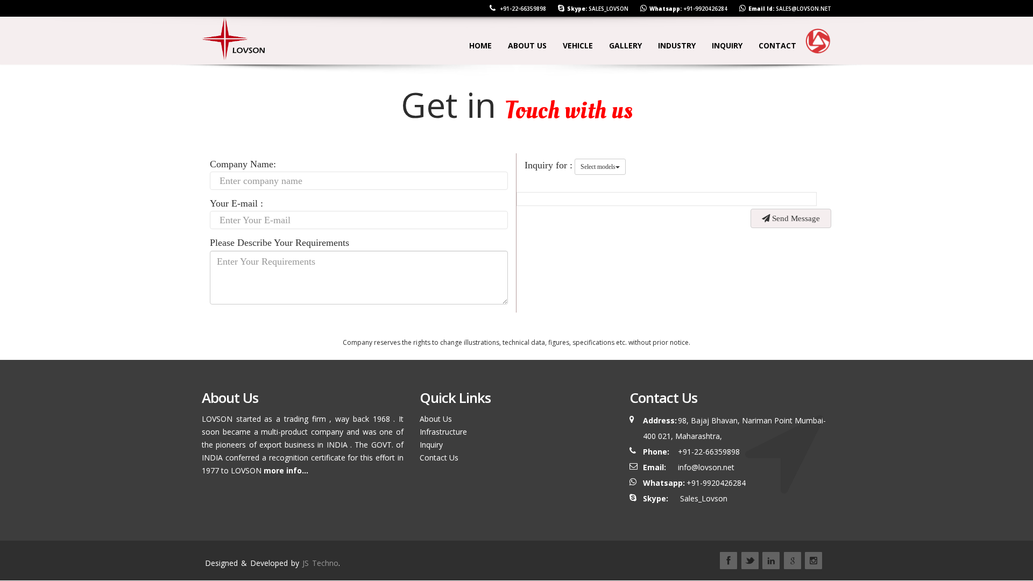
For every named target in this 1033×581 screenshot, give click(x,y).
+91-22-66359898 (522, 8)
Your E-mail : (236, 203)
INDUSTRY (677, 45)
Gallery (625, 45)
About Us (436, 419)
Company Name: (243, 164)
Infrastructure (443, 432)
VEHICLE (578, 45)
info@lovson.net (706, 467)
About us (527, 45)
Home (480, 45)
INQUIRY (727, 45)
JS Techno (320, 563)
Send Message (795, 218)
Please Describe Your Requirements (279, 242)
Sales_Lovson (608, 8)
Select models (598, 167)
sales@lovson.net (803, 8)
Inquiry (431, 445)
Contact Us (439, 457)
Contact (777, 45)
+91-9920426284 (705, 8)
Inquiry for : (548, 165)
